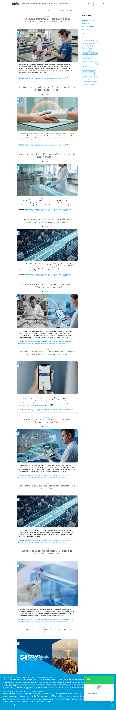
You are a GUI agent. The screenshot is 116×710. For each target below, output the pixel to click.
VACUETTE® (64, 78)
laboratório (56, 77)
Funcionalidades (87, 26)
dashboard (85, 45)
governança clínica (94, 50)
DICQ (90, 45)
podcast (69, 77)
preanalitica (94, 63)
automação (93, 38)
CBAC (29, 77)
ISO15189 (90, 58)
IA (48, 77)
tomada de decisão (93, 76)
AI (83, 38)
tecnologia (45, 78)
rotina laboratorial (90, 74)
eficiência (95, 45)
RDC (42, 78)
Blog (55, 3)
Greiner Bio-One (48, 26)
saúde (97, 74)
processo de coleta (87, 66)
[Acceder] (103, 3)
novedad (34, 3)
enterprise (85, 48)
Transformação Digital (53, 78)
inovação (51, 77)
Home (23, 3)
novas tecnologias (63, 77)
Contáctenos (63, 3)
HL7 (84, 56)
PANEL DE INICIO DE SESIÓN (45, 3)
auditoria (26, 77)
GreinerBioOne (44, 77)
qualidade (31, 78)
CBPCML (96, 40)
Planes (28, 3)
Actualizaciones (86, 20)
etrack (32, 77)
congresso (85, 43)
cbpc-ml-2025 (90, 40)
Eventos (44, 627)
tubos (60, 78)
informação (91, 56)
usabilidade (85, 84)
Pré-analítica (93, 68)
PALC (84, 63)
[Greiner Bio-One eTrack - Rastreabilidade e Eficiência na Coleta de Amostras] (15, 3)
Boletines (47, 16)
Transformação (86, 79)
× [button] (113, 677)
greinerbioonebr (94, 53)
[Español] (89, 3)
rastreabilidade (37, 78)
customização (92, 43)
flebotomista (37, 77)
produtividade (25, 78)
